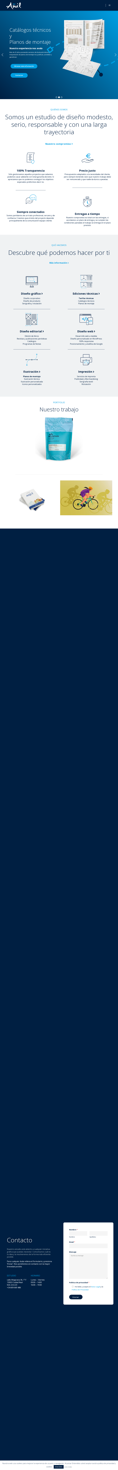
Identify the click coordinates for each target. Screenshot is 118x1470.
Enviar (76, 1297)
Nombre (73, 1229)
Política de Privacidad (80, 1289)
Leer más (68, 1466)
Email (72, 1242)
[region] (59, 55)
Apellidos (93, 1237)
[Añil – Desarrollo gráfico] (14, 5)
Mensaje (72, 1252)
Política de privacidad (79, 1282)
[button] (2, 55)
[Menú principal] (110, 5)
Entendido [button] (58, 1467)
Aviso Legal (95, 1286)
